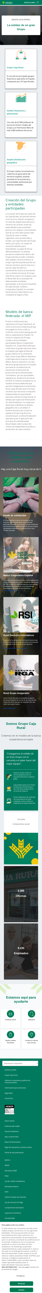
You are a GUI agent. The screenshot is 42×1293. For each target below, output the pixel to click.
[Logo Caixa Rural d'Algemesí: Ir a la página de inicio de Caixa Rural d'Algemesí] (7, 2)
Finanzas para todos (12, 1126)
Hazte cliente (9, 1121)
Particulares (29, 2)
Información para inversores (15, 1088)
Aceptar (21, 1290)
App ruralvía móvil (11, 1137)
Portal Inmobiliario (12, 1131)
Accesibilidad (10, 1218)
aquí (27, 1267)
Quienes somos (10, 1070)
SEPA (6, 1192)
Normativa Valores (11, 1186)
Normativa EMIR (11, 1171)
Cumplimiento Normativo (14, 1208)
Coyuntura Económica (13, 1213)
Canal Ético (9, 1098)
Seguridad (8, 1093)
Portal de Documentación (14, 1152)
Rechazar (21, 1284)
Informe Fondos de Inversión (15, 1197)
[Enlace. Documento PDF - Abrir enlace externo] (9, 1109)
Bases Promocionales (12, 1142)
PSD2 (7, 1176)
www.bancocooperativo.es (11, 590)
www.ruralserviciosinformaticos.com (15, 648)
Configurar (20, 1276)
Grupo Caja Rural (11, 1075)
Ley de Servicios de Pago (14, 1202)
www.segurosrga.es (9, 708)
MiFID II (7, 1160)
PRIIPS (7, 1165)
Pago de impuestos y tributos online (18, 1147)
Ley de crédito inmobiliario (15, 1181)
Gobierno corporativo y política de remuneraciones (17, 1081)
